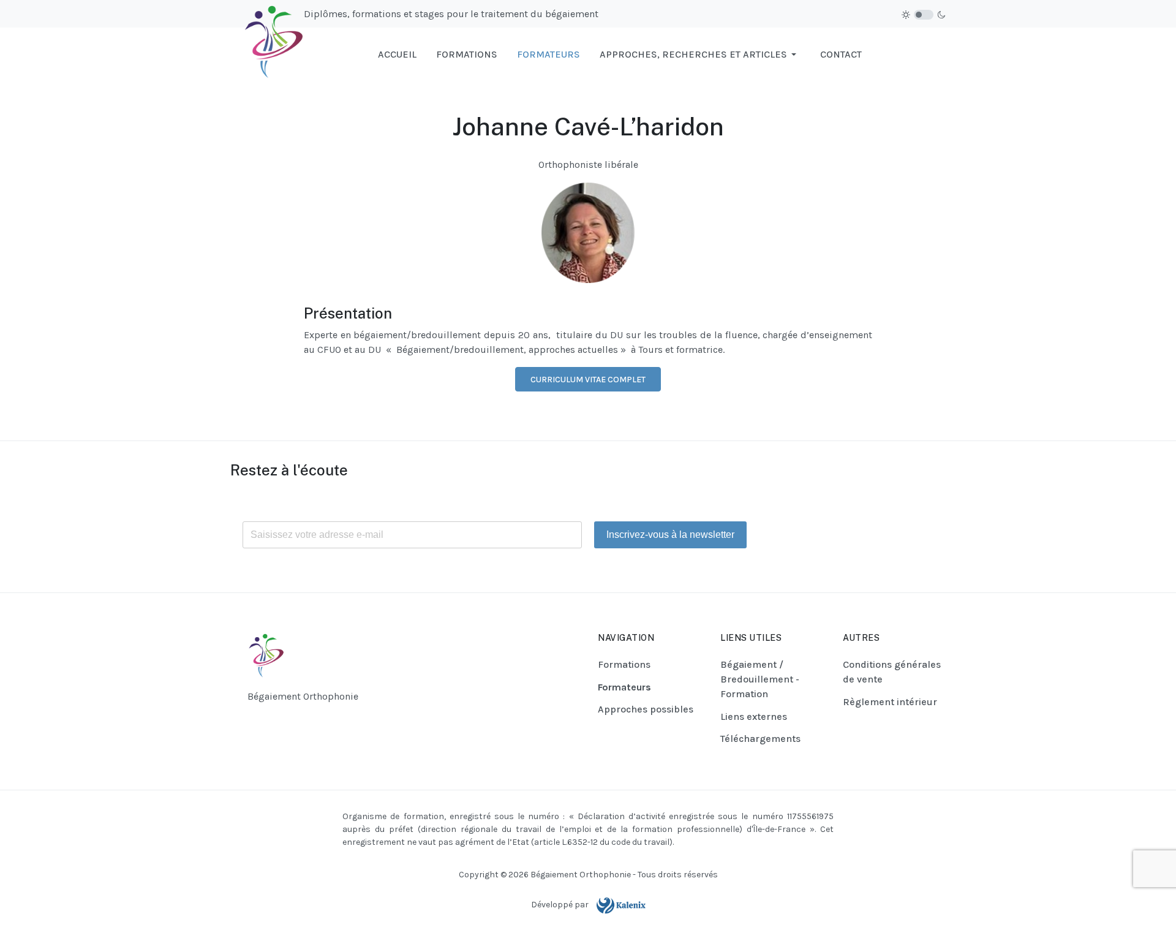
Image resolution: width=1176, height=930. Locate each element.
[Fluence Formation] (267, 53)
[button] (700, 54)
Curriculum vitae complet (588, 379)
